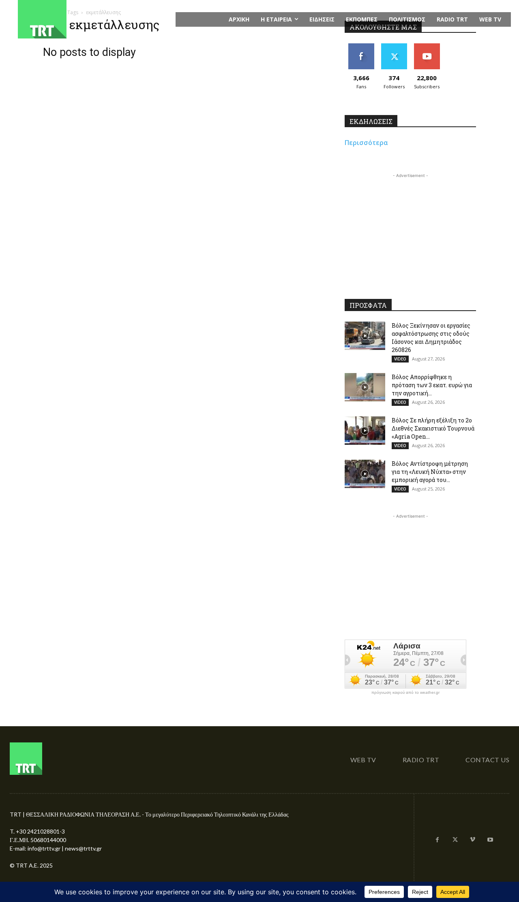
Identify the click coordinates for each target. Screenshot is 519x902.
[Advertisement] (410, 230)
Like (361, 46)
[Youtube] (490, 840)
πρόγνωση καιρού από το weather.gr (405, 693)
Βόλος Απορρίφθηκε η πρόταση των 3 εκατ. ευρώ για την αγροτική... (432, 385)
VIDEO (400, 359)
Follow (393, 46)
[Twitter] (455, 840)
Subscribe (427, 46)
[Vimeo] (473, 840)
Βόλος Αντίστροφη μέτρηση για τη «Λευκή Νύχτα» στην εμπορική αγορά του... (430, 472)
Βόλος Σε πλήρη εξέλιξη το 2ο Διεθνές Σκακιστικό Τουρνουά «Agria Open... (433, 428)
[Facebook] (437, 840)
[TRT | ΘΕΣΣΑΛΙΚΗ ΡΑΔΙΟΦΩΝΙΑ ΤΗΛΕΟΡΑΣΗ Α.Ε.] (92, 19)
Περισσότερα (366, 142)
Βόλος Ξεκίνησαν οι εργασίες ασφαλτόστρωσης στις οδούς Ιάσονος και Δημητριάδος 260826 (431, 338)
